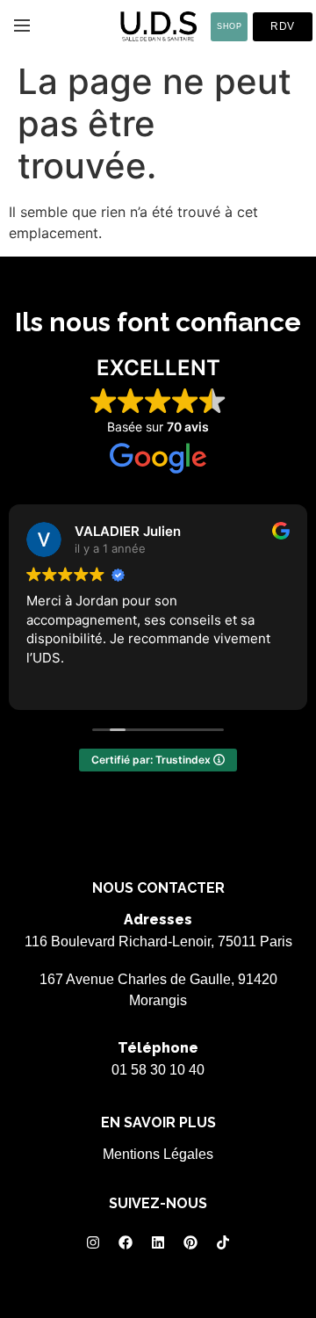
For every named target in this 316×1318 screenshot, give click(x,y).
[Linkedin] (158, 1242)
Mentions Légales (158, 1154)
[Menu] (22, 25)
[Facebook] (125, 1242)
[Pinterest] (190, 1242)
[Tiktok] (223, 1242)
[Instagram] (93, 1242)
